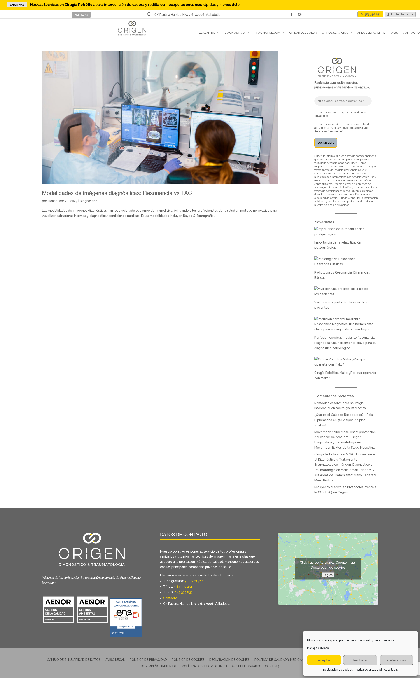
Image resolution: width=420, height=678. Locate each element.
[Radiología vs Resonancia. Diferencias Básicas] (343, 264)
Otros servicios (335, 32)
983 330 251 (183, 586)
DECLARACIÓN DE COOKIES (229, 659)
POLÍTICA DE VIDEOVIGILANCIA (204, 666)
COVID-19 (272, 666)
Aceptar (324, 660)
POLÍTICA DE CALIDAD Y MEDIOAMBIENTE (284, 659)
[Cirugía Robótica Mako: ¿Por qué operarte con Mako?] (343, 364)
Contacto (411, 32)
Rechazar (360, 660)
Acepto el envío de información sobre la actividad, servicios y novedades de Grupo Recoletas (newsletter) (342, 128)
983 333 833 (184, 592)
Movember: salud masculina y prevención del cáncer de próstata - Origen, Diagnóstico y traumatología (345, 437)
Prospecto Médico (328, 487)
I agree (328, 575)
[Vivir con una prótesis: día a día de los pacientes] (343, 294)
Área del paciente (371, 32)
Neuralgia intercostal (351, 408)
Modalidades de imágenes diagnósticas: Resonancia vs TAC (117, 193)
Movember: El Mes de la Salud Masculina (344, 447)
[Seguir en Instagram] (299, 15)
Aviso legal (390, 669)
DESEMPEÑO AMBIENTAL (159, 666)
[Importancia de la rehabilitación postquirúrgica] (343, 234)
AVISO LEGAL (115, 659)
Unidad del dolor (303, 32)
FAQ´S (394, 32)
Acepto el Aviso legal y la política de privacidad (340, 114)
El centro (207, 32)
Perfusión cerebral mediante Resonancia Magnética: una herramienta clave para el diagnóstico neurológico (345, 343)
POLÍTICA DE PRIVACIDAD (148, 659)
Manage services (318, 648)
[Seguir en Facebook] (291, 15)
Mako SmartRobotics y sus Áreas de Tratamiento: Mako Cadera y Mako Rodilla (345, 475)
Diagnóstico (235, 32)
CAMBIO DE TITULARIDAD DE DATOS (74, 659)
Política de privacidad (368, 669)
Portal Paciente (402, 14)
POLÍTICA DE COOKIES (188, 659)
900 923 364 (194, 581)
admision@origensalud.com (342, 191)
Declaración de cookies (338, 669)
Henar (52, 201)
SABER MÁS (17, 4)
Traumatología (267, 32)
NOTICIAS (81, 14)
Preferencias (396, 660)
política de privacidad (336, 205)
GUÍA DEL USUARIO (246, 666)
